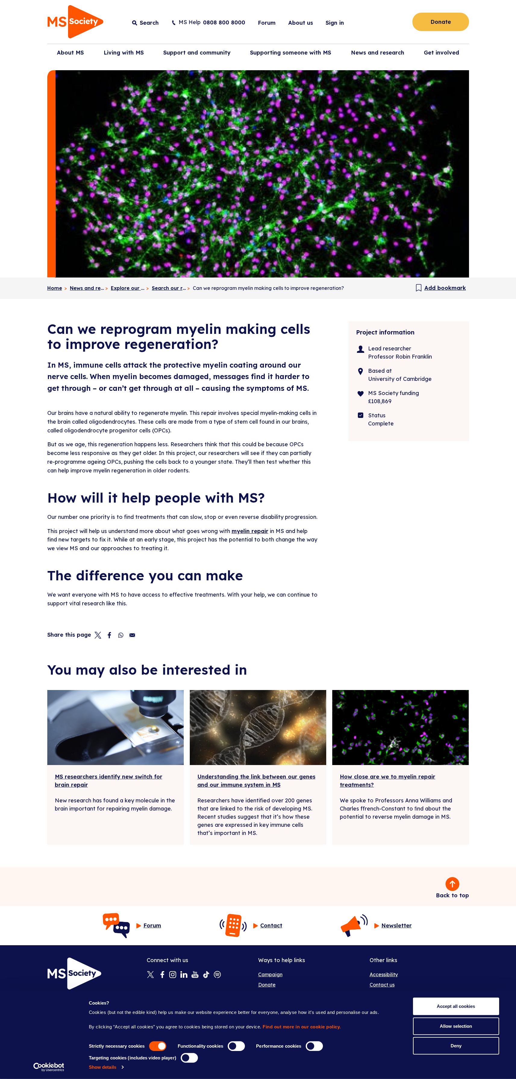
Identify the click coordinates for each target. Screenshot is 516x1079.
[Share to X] (97, 635)
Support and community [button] (196, 52)
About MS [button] (70, 52)
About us (300, 22)
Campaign (270, 974)
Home (54, 288)
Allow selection (456, 1025)
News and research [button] (377, 52)
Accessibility (384, 974)
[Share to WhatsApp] (120, 635)
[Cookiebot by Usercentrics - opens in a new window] (48, 1067)
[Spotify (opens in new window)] (217, 975)
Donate (440, 21)
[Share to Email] (132, 635)
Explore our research (128, 288)
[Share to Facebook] (109, 635)
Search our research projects (169, 288)
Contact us (382, 985)
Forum (267, 22)
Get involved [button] (441, 52)
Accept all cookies (456, 1006)
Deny (456, 1045)
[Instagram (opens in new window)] (173, 975)
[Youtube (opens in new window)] (195, 975)
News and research (87, 288)
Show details (102, 1067)
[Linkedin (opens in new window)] (184, 975)
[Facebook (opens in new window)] (161, 975)
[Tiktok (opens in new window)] (206, 975)
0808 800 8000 (224, 22)
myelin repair (250, 531)
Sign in (335, 22)
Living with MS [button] (124, 52)
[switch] (236, 1046)
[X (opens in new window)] (150, 975)
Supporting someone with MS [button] (290, 52)
